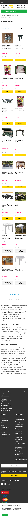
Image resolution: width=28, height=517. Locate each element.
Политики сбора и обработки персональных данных (12, 508)
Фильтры (6, 28)
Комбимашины (19, 457)
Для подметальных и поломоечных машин (21, 460)
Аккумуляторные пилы (20, 440)
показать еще (14, 294)
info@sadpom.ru (5, 396)
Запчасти (3, 429)
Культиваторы (19, 424)
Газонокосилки (19, 419)
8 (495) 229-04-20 (21, 5)
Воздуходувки (19, 426)
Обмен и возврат (6, 434)
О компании (4, 420)
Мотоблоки (18, 431)
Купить (8, 60)
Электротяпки (19, 429)
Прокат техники (5, 427)
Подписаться (14, 475)
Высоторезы (18, 451)
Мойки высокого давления (19, 454)
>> (21, 300)
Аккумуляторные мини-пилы (20, 444)
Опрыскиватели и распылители (20, 447)
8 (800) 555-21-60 (21, 7)
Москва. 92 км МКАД (8, 408)
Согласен (4, 515)
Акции (3, 418)
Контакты (4, 437)
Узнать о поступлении (7, 251)
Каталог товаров (10, 11)
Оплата (3, 425)
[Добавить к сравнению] (3, 57)
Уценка (3, 432)
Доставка (4, 422)
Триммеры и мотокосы (18, 434)
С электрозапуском (20, 422)
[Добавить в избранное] (5, 57)
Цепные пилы (18, 437)
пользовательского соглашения (10, 510)
